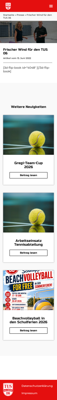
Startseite (8, 15)
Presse (20, 15)
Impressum (29, 393)
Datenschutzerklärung (37, 385)
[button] (51, 6)
